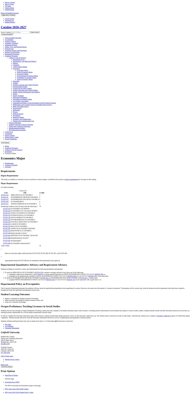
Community (8, 134)
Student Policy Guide (11, 137)
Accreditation (9, 40)
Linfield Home (9, 10)
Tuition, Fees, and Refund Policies (16, 47)
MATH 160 (99, 274)
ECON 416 (4, 201)
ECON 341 (6, 220)
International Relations (20, 97)
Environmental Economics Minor (27, 76)
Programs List (9, 20)
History (15, 94)
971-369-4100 (5, 353)
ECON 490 (6, 243)
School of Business (15, 123)
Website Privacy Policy (12, 359)
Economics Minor (22, 74)
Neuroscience (17, 108)
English (15, 83)
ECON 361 (6, 228)
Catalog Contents (10, 41)
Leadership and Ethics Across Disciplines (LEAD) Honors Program (34, 103)
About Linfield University (13, 38)
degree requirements (71, 179)
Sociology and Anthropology (22, 119)
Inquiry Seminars (18, 96)
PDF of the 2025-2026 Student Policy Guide (19, 392)
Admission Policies (11, 45)
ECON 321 (6, 208)
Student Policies (10, 22)
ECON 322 (6, 211)
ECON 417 (4, 204)
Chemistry (16, 65)
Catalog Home (9, 8)
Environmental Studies (20, 87)
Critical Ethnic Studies (20, 67)
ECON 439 (6, 233)
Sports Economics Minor (25, 79)
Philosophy (16, 110)
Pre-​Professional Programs (17, 130)
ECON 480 (6, 238)
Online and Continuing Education (19, 126)
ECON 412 (4, 199)
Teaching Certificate (163, 316)
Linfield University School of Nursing (21, 124)
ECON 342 (6, 222)
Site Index (8, 324)
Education (16, 81)
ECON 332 (6, 217)
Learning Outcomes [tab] (11, 165)
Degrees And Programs (12, 52)
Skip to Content (10, 2)
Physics (15, 112)
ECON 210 (4, 195)
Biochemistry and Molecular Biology (24, 61)
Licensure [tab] (8, 167)
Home (7, 146)
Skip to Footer (9, 4)
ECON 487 (6, 241)
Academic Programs (11, 56)
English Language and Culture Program (25, 85)
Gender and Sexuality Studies (22, 88)
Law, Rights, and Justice (20, 101)
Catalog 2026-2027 (13, 27)
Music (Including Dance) (21, 106)
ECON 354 (6, 226)
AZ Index (8, 6)
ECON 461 (6, 235)
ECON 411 (4, 197)
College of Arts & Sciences (13, 150)
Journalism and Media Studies (22, 99)
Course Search (9, 18)
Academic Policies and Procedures (16, 50)
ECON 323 (6, 213)
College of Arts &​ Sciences (17, 58)
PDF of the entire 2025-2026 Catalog (16, 389)
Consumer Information (12, 328)
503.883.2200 (5, 344)
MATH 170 (92, 276)
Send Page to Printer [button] (11, 375)
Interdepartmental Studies (17, 128)
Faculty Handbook (11, 139)
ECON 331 (6, 215)
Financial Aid (9, 49)
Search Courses (10, 135)
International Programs (12, 54)
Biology (15, 63)
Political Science (18, 114)
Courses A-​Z (9, 132)
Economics (16, 68)
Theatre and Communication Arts (23, 121)
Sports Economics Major (25, 72)
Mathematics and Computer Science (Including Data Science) (32, 105)
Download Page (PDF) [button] (12, 382)
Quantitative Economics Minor (26, 77)
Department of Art (18, 59)
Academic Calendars (11, 43)
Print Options (5, 142)
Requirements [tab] (9, 163)
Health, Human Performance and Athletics (26, 92)
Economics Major (22, 70)
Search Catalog (5, 32)
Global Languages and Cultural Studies (25, 90)
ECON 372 (6, 231)
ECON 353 (6, 224)
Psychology (16, 115)
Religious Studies (18, 117)
